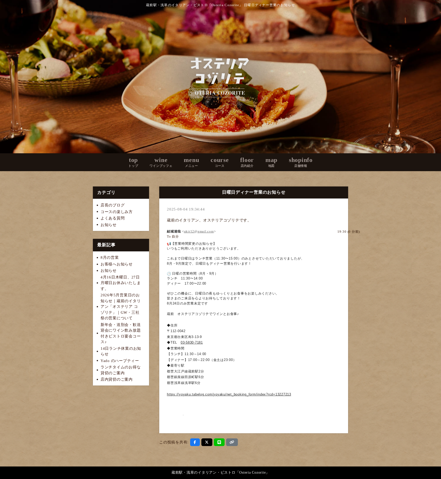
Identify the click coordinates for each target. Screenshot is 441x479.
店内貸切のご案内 (117, 379)
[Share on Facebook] (195, 442)
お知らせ (109, 225)
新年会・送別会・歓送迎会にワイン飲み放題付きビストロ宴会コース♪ (121, 333)
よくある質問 (113, 218)
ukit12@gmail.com (199, 231)
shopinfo (301, 162)
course (220, 162)
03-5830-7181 (192, 342)
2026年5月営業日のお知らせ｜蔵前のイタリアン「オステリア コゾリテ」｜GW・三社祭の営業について (121, 306)
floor (247, 162)
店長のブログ (113, 205)
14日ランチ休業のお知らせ (121, 351)
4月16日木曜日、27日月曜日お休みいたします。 (121, 283)
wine (161, 162)
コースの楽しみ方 (117, 212)
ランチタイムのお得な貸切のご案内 (121, 370)
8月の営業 (110, 257)
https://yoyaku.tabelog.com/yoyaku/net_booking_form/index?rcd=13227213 (229, 394)
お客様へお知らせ (117, 264)
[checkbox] (367, 231)
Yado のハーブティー (120, 361)
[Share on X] (206, 442)
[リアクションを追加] (183, 415)
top (133, 162)
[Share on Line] (219, 442)
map (271, 162)
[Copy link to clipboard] (232, 442)
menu (191, 162)
